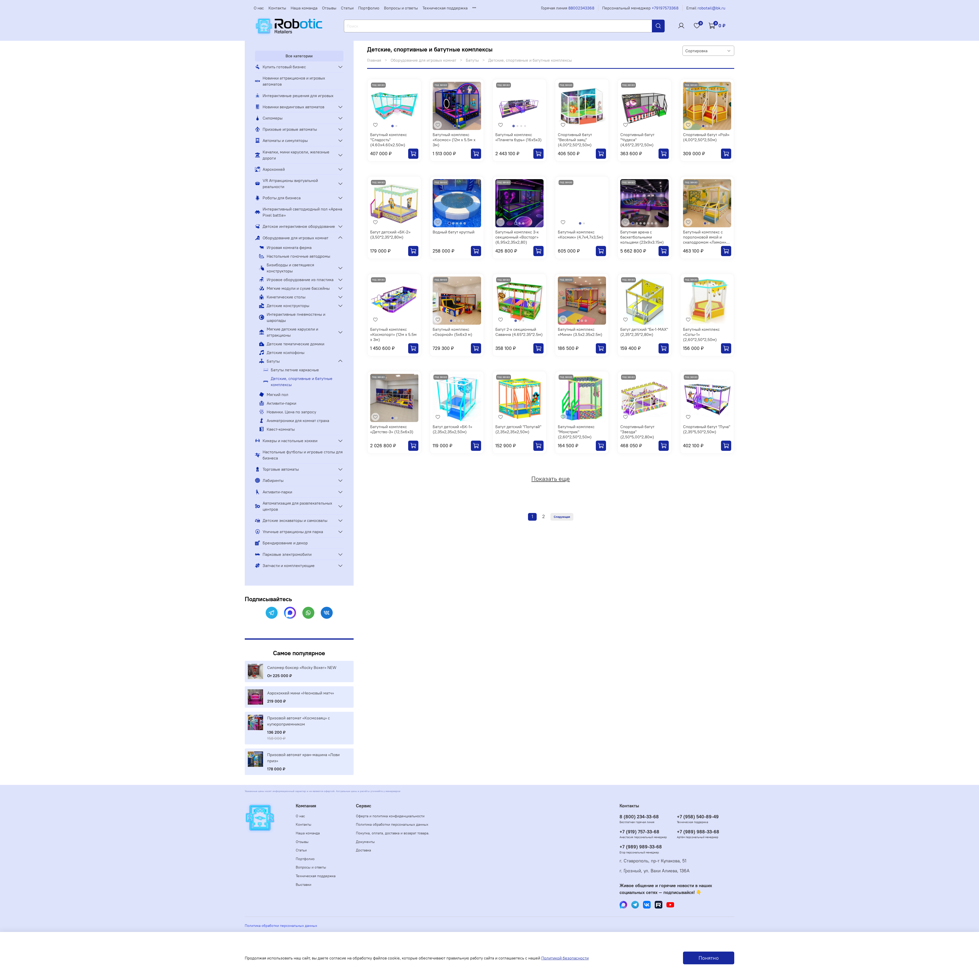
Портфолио (368, 7)
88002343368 (581, 7)
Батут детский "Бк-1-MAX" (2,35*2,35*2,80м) (644, 332)
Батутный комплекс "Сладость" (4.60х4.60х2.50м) (388, 139)
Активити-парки (281, 403)
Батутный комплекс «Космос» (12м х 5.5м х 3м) (454, 139)
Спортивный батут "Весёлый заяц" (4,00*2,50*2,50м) (575, 139)
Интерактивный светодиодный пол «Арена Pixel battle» (302, 212)
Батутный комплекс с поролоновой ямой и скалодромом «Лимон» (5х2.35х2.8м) (704, 239)
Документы (365, 841)
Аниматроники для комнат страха (298, 420)
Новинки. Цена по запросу (291, 411)
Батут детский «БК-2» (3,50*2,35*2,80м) (390, 234)
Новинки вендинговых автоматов (293, 106)
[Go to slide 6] (652, 223)
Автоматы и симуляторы (285, 140)
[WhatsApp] (308, 613)
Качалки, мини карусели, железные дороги (296, 155)
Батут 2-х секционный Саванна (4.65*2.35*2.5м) (519, 332)
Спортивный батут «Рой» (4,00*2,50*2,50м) (706, 137)
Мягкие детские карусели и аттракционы (292, 332)
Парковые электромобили (287, 554)
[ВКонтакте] (327, 613)
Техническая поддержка (445, 7)
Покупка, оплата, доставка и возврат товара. (392, 833)
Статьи (347, 7)
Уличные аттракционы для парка (293, 531)
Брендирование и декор (285, 542)
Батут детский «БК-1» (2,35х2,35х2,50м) (452, 429)
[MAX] (290, 613)
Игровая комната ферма (289, 247)
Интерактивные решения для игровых (298, 95)
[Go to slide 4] (525, 126)
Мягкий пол (277, 394)
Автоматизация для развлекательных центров (297, 506)
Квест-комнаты (281, 429)
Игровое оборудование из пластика (300, 279)
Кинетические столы (286, 296)
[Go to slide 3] (521, 126)
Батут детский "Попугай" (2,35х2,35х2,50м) (518, 429)
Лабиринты (273, 480)
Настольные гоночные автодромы (298, 256)
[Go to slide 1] (392, 126)
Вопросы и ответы (401, 7)
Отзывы (329, 7)
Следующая (562, 517)
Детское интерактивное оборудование (299, 226)
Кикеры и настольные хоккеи (290, 440)
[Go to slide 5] (464, 223)
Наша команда (304, 7)
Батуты (472, 60)
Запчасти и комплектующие (289, 565)
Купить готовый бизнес (284, 66)
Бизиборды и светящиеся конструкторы (290, 267)
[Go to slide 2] (396, 126)
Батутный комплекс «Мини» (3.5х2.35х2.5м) (580, 332)
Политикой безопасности (565, 957)
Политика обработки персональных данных (392, 824)
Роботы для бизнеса (282, 197)
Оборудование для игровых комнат (423, 60)
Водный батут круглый (453, 231)
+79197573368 (665, 7)
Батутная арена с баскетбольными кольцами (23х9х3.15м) (642, 237)
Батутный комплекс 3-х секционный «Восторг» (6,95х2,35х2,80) (517, 237)
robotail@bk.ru (711, 7)
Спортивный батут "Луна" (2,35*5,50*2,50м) (706, 429)
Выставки (303, 884)
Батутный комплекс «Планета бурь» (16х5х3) (518, 137)
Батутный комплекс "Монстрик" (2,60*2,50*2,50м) (576, 431)
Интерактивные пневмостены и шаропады (296, 317)
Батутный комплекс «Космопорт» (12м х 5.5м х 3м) (393, 334)
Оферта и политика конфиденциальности (390, 816)
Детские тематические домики (295, 343)
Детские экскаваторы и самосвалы (295, 520)
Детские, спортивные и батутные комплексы (301, 381)
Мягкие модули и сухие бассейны (298, 288)
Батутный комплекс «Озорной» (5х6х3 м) (452, 332)
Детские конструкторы (288, 305)
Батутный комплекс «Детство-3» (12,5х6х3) (391, 429)
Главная (374, 60)
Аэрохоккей (274, 169)
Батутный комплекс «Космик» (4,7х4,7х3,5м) (580, 234)
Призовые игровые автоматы (290, 129)
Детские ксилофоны (285, 352)
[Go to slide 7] (656, 223)
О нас (259, 7)
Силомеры (272, 118)
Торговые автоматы (281, 469)
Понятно (709, 958)
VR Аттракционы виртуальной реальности (290, 183)
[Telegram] (272, 613)
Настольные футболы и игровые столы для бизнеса (303, 454)
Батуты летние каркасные (295, 369)
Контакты (277, 7)
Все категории (299, 55)
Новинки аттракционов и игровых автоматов (294, 81)
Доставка (363, 850)
